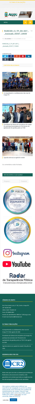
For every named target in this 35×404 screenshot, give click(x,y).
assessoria (15, 375)
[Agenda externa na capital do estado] (17, 146)
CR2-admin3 (8, 38)
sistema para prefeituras (25, 372)
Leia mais (17, 394)
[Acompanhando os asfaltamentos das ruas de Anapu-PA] (17, 82)
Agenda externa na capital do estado (14, 157)
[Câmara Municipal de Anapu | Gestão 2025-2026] (17, 14)
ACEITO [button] (13, 400)
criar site (13, 372)
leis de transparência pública (10, 379)
